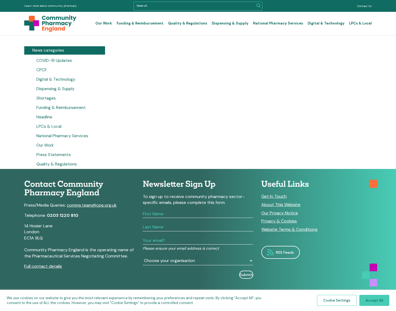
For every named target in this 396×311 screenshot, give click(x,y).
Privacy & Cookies (279, 221)
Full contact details (43, 266)
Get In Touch (274, 196)
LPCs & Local (360, 23)
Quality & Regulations (187, 23)
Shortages (46, 98)
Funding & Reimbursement (140, 23)
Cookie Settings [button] (336, 300)
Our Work (103, 23)
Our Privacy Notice (279, 213)
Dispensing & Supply (230, 23)
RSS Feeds (285, 252)
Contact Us (364, 6)
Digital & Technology (326, 23)
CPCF (41, 70)
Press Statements (53, 154)
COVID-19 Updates (54, 60)
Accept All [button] (374, 300)
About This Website (280, 204)
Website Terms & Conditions (289, 229)
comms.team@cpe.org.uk (92, 205)
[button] (258, 6)
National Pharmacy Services (278, 23)
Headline (44, 117)
